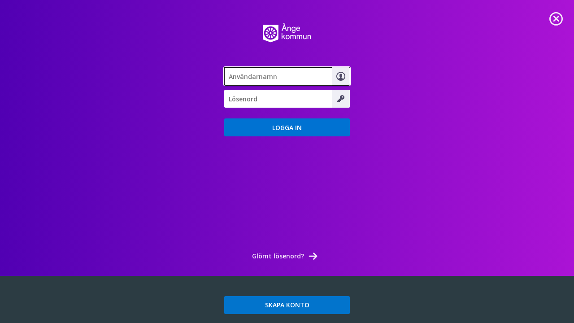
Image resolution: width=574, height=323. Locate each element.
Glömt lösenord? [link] (278, 256)
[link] (556, 18)
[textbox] (287, 76)
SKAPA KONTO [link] (287, 305)
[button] (287, 127)
